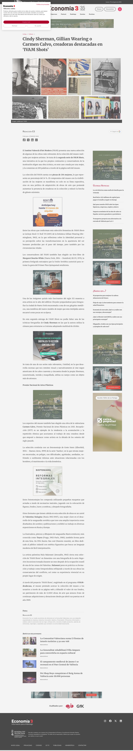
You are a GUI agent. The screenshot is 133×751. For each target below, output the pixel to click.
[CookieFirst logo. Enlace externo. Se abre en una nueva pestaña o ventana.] (9, 6)
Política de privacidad (43, 4)
